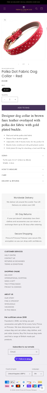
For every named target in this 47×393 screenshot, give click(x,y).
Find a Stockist (12, 301)
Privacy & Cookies (13, 287)
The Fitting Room (13, 284)
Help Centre (10, 255)
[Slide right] (28, 64)
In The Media (10, 310)
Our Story (9, 298)
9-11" (6, 90)
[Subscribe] (36, 352)
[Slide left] (18, 64)
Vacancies (9, 307)
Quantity (5, 95)
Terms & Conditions (14, 264)
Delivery (9, 275)
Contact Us (10, 258)
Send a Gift (10, 281)
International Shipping (15, 278)
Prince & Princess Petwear (28, 390)
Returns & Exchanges (15, 261)
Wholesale (10, 304)
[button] (4, 8)
